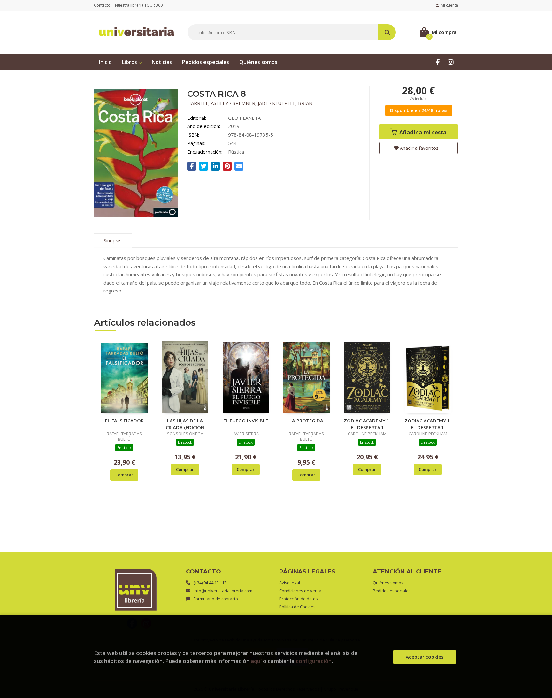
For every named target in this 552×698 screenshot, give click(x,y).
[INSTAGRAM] (450, 62)
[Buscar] (387, 32)
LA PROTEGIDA (306, 420)
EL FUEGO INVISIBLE (245, 420)
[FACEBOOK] (438, 62)
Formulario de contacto (216, 599)
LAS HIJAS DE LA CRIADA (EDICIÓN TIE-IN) (185, 423)
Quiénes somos (388, 583)
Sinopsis (113, 240)
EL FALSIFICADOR (124, 420)
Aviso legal (289, 583)
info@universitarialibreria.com (223, 591)
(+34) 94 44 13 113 (210, 583)
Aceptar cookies (425, 657)
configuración (314, 660)
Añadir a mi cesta (422, 132)
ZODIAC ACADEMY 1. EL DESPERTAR (367, 423)
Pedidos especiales (392, 591)
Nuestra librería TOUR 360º (139, 5)
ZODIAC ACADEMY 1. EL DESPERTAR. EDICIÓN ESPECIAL (427, 423)
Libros (130, 61)
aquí (256, 660)
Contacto (102, 5)
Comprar (124, 475)
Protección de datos (298, 599)
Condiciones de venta (300, 591)
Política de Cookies (297, 607)
